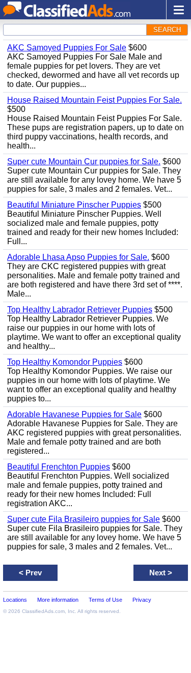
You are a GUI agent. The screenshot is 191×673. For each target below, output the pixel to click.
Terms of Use (105, 600)
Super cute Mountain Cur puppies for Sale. (83, 161)
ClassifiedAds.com (43, 611)
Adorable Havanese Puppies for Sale (74, 414)
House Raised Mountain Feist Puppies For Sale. (94, 100)
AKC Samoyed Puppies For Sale (66, 47)
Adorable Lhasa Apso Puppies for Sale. (78, 257)
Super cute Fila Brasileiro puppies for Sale (83, 519)
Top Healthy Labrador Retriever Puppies (79, 309)
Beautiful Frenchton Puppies (58, 466)
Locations (15, 600)
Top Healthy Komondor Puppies (64, 362)
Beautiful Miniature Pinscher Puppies (74, 204)
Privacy (141, 600)
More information (57, 600)
